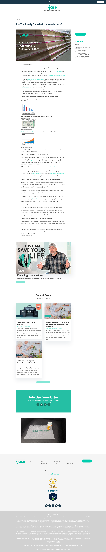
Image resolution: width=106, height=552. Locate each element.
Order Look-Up (70, 463)
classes (34, 214)
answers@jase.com (53, 474)
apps (40, 214)
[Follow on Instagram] (45, 404)
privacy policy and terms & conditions (62, 549)
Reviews (56, 465)
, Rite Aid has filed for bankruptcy (35, 79)
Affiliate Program (44, 463)
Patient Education (19, 19)
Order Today (20, 282)
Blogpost (23, 26)
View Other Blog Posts (43, 382)
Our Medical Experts (58, 461)
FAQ (42, 461)
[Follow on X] (46, 505)
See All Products (32, 461)
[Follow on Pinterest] (41, 404)
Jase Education (31, 26)
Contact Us (69, 461)
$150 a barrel (53, 186)
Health (26, 26)
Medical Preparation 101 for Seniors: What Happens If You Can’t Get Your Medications (57, 324)
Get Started (87, 461)
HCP (17, 326)
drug (60, 71)
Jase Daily (34, 198)
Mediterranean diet (36, 173)
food (58, 71)
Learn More (100, 1)
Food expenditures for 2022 (27, 131)
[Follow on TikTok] (48, 404)
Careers (55, 463)
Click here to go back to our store (52, 10)
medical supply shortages (28, 73)
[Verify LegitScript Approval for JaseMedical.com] (53, 500)
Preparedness (21, 326)
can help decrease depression (57, 173)
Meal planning (34, 160)
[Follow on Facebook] (37, 404)
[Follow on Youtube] (56, 505)
